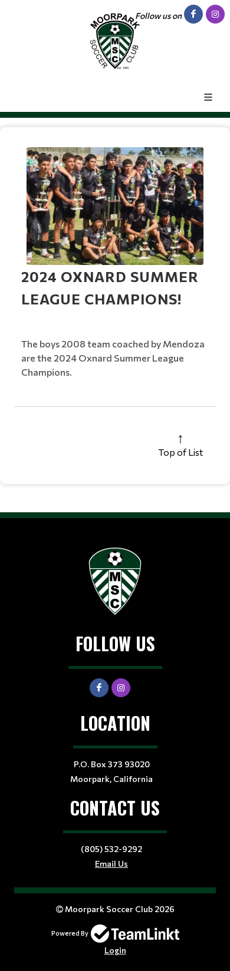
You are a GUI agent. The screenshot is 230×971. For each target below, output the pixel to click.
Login (115, 950)
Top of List (180, 452)
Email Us (111, 864)
